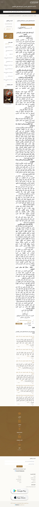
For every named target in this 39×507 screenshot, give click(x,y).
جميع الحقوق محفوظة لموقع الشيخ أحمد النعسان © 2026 (19, 503)
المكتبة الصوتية (19, 480)
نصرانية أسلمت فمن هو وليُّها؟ (8, 65)
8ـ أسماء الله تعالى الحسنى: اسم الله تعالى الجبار (25, 385)
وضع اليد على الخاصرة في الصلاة (8, 79)
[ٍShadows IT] (17, 504)
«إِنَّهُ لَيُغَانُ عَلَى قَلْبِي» (20, 11)
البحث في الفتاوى (8, 28)
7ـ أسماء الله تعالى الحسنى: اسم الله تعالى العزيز (25, 395)
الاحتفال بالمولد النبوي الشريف (8, 57)
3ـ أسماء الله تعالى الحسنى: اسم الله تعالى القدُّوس (15, 15)
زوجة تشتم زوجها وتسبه (9, 50)
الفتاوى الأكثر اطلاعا (18, 479)
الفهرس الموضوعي (7, 43)
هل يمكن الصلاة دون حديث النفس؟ (9, 68)
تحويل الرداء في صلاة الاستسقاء (8, 72)
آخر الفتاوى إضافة (33, 479)
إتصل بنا (20, 482)
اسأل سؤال (19, 477)
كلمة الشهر (34, 480)
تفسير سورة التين (10, 75)
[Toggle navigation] (2, 2)
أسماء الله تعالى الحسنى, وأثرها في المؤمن (27, 15)
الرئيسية (35, 15)
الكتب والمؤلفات (33, 482)
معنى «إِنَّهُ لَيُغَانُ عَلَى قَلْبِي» (9, 46)
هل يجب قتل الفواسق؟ (9, 61)
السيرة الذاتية (19, 476)
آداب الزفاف (11, 54)
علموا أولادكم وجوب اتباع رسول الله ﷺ (11, 11)
